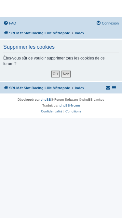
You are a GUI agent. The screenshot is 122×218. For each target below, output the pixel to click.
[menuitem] (9, 23)
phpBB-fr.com (70, 105)
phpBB (46, 99)
